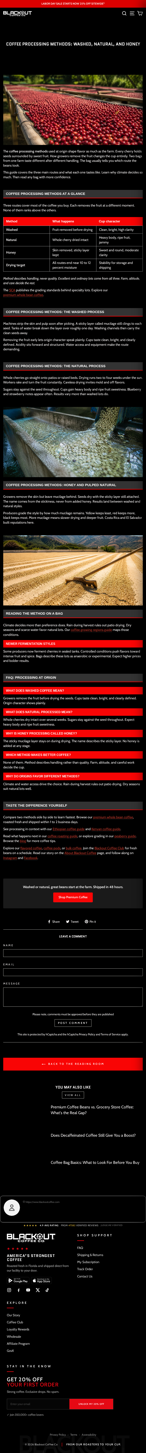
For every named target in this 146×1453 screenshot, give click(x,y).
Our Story (13, 1315)
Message (11, 983)
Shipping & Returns (90, 1255)
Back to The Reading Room (75, 1064)
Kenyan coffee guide (105, 829)
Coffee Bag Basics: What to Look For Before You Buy (95, 1162)
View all (73, 1095)
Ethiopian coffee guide (69, 829)
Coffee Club (15, 1322)
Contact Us (84, 1276)
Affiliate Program (18, 1344)
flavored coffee (31, 848)
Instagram (10, 858)
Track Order (85, 1269)
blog (23, 841)
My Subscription (88, 1262)
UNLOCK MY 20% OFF (91, 1404)
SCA (12, 290)
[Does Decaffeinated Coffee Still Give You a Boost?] (25, 1144)
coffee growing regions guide (91, 630)
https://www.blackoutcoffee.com (42, 1201)
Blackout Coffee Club (109, 848)
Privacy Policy (87, 1034)
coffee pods (52, 848)
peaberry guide (125, 836)
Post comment (73, 1023)
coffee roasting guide (62, 836)
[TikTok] (47, 1290)
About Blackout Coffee (80, 853)
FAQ (80, 1248)
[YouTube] (28, 1290)
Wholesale (14, 1336)
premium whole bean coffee (23, 295)
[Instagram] (9, 1290)
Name (8, 945)
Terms (73, 1434)
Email (9, 964)
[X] (37, 1290)
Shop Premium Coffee (73, 897)
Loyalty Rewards (18, 1329)
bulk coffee (74, 848)
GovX (10, 1351)
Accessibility (89, 1434)
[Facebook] (18, 1290)
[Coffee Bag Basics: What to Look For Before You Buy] (25, 1172)
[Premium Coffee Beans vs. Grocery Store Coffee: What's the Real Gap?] (25, 1116)
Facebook (30, 858)
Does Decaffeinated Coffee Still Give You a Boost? (93, 1135)
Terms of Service (111, 1034)
